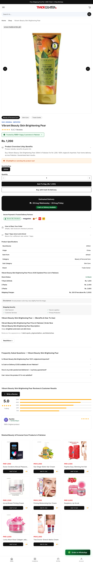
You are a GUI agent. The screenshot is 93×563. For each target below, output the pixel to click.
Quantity (5, 174)
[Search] (89, 14)
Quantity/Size (6, 166)
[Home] (46, 7)
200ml (6, 169)
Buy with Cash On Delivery (46, 190)
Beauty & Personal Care (10, 117)
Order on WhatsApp (79, 552)
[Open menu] (3, 7)
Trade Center (36, 117)
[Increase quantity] (89, 178)
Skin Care (25, 117)
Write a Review (12, 394)
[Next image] (88, 69)
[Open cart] (90, 7)
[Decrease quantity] (3, 178)
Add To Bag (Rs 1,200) (46, 184)
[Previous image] (5, 69)
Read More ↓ (8, 340)
